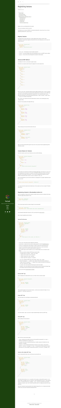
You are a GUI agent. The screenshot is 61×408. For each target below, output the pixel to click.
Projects (7, 205)
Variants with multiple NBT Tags (24, 22)
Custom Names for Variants (22, 15)
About (7, 208)
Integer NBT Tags (22, 20)
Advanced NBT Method (22, 14)
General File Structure (23, 17)
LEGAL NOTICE (37, 404)
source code (42, 212)
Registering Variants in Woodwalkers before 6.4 (25, 16)
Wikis (7, 207)
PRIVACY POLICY (31, 404)
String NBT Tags (22, 21)
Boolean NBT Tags (37, 171)
